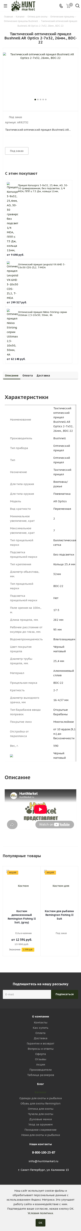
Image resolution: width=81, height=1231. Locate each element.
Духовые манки (40, 1119)
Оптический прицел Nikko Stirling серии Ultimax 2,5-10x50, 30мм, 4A (42, 313)
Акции (40, 1064)
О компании (40, 1016)
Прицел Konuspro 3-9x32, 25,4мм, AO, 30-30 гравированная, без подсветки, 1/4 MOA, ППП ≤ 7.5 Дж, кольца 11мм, (43, 188)
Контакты (40, 1022)
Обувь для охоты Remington (40, 1103)
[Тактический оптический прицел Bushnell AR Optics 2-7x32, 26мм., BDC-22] (40, 74)
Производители (40, 1069)
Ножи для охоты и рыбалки (40, 1135)
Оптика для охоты (40, 1108)
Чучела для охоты (40, 1114)
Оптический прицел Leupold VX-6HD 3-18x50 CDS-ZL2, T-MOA (41, 266)
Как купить (40, 1027)
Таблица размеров (40, 1075)
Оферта (40, 1054)
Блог (40, 1084)
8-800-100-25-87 (43, 1152)
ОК (40, 1222)
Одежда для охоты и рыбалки (40, 1098)
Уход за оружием (40, 1124)
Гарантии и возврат (40, 1043)
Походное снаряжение (40, 1129)
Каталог (41, 1092)
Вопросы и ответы (40, 1048)
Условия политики (40, 1213)
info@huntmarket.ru (43, 1161)
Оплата (40, 1033)
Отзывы (40, 1059)
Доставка (40, 1038)
